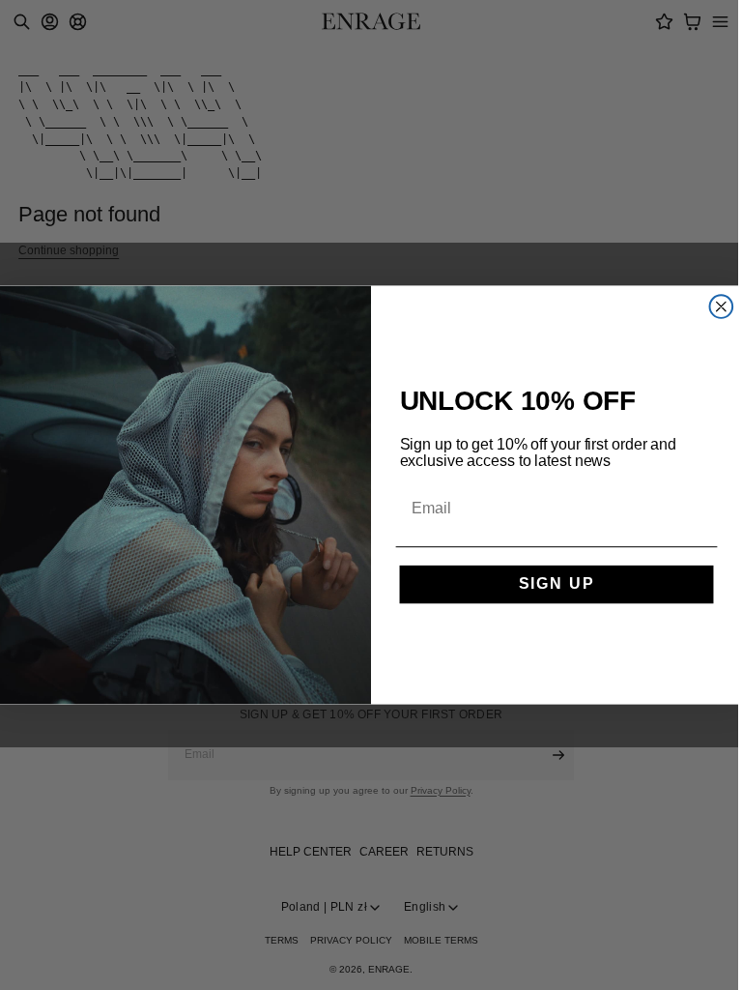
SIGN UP (557, 584)
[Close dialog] (721, 306)
